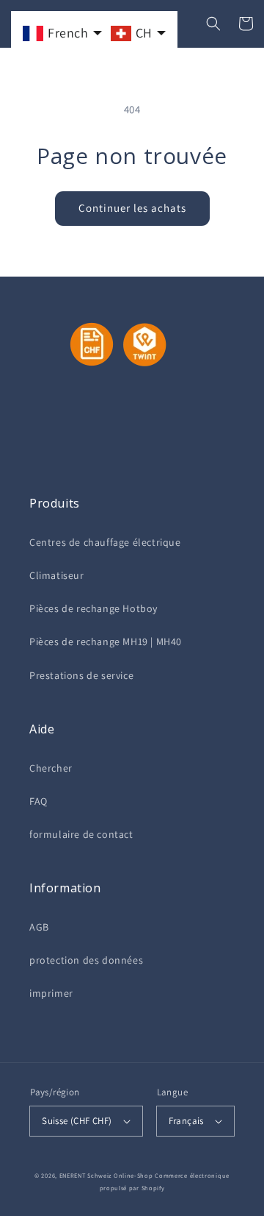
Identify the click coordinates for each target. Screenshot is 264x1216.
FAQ (38, 801)
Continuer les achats (132, 208)
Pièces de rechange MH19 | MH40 (105, 641)
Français (186, 1120)
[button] (213, 23)
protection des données (86, 960)
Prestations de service (81, 675)
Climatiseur (56, 575)
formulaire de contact (81, 834)
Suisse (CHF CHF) (76, 1120)
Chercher (51, 768)
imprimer (51, 993)
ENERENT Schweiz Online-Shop (106, 1175)
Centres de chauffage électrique (105, 542)
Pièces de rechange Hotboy (93, 608)
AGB (39, 927)
